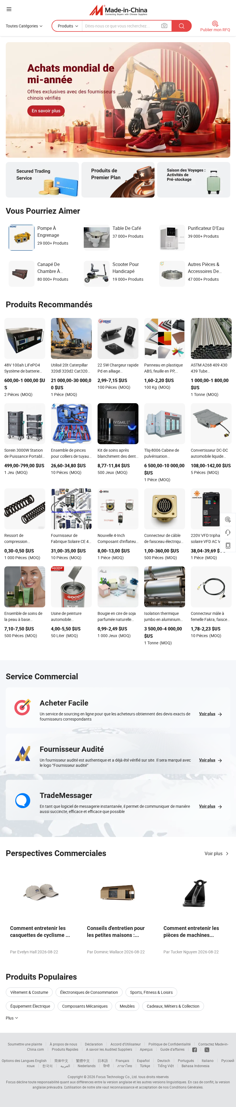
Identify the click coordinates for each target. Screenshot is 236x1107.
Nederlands (87, 1065)
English (41, 1060)
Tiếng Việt (166, 1065)
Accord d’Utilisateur (126, 1044)
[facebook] (194, 1049)
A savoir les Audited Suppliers (109, 1049)
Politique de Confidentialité (170, 1044)
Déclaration (94, 1044)
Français (122, 1060)
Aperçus (146, 1049)
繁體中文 (83, 1060)
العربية (65, 1065)
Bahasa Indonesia (196, 1065)
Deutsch (163, 1060)
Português (186, 1060)
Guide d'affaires (172, 1049)
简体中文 (61, 1060)
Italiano (208, 1060)
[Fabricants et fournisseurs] (118, 10)
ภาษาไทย (124, 1065)
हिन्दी (106, 1065)
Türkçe (145, 1065)
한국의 (47, 1065)
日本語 (103, 1060)
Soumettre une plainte (25, 1044)
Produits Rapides (65, 1049)
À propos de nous (63, 1044)
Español (143, 1060)
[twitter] (207, 1049)
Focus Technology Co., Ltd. (117, 1076)
